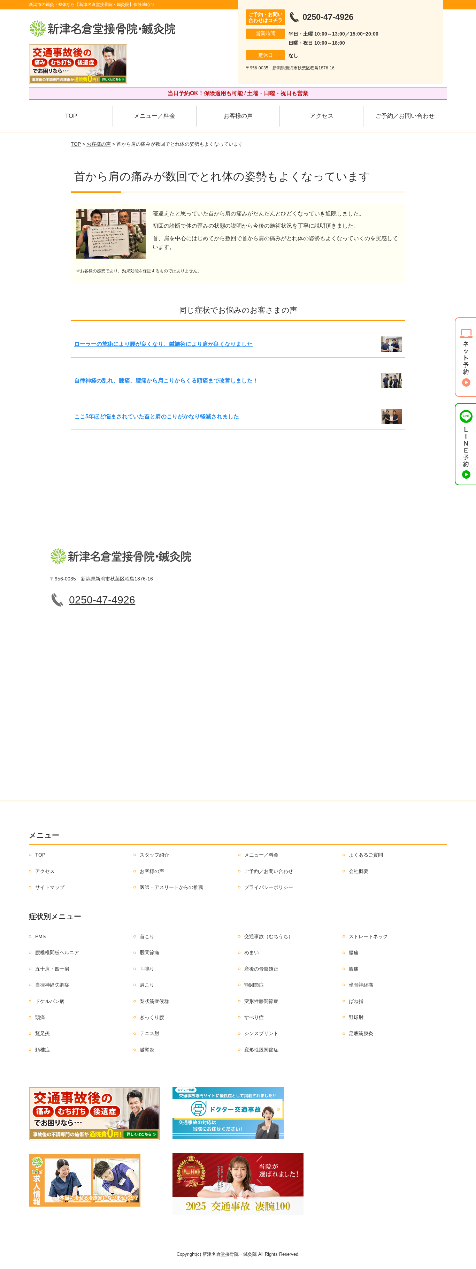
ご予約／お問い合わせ (405, 116)
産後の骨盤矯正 (261, 969)
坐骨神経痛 (361, 985)
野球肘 (356, 1017)
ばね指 (356, 1001)
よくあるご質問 (366, 855)
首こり (147, 936)
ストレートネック (368, 936)
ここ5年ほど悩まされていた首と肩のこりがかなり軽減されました (156, 416)
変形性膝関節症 (261, 1001)
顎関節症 (254, 985)
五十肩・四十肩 (52, 969)
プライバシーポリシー (268, 887)
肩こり (147, 985)
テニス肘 (149, 1033)
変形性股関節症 (261, 1050)
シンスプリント (261, 1033)
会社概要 (358, 871)
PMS (40, 936)
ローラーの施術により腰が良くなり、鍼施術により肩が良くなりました (163, 344)
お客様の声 (238, 116)
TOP (71, 116)
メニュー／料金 (154, 116)
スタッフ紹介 (154, 855)
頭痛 (40, 1017)
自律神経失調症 (52, 985)
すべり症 (254, 1017)
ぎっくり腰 (152, 1017)
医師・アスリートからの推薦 (171, 887)
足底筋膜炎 (361, 1033)
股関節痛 (149, 952)
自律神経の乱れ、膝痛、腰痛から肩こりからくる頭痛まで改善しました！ (166, 380)
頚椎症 (42, 1050)
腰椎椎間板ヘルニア (57, 952)
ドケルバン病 (49, 1001)
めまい (251, 952)
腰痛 (354, 952)
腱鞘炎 (147, 1050)
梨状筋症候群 (154, 1001)
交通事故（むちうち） (268, 936)
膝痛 (354, 969)
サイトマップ (49, 887)
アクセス (321, 116)
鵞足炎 (42, 1033)
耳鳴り (147, 969)
